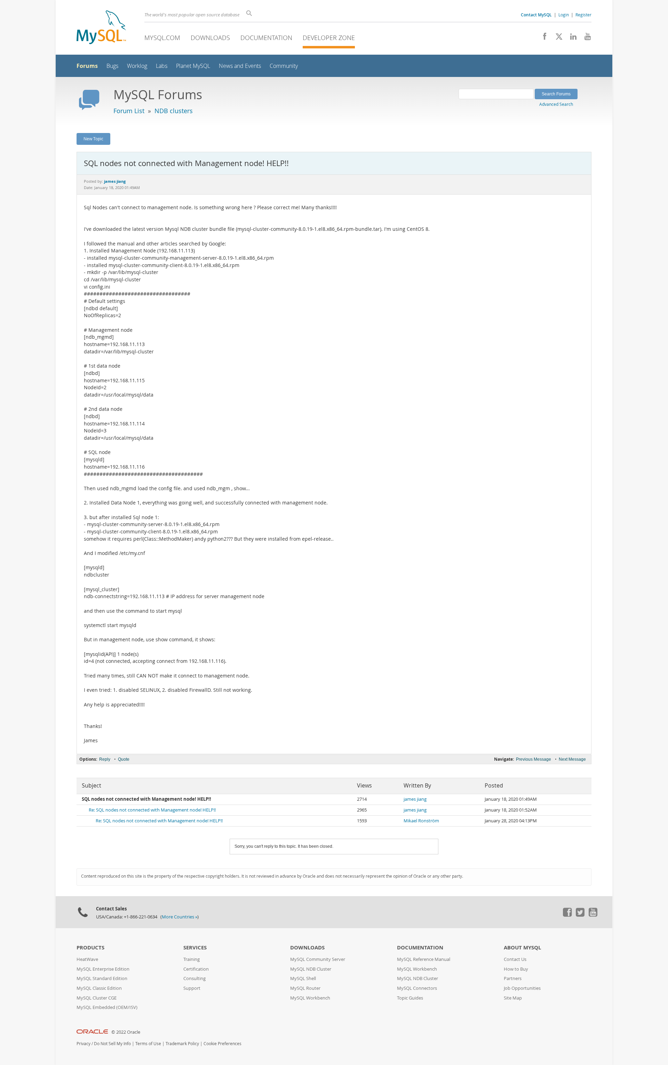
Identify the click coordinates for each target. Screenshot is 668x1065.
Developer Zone (329, 37)
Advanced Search (556, 104)
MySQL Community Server (317, 959)
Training (191, 959)
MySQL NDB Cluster (310, 969)
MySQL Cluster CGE (97, 998)
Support (191, 988)
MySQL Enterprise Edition (103, 969)
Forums (87, 66)
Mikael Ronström (421, 821)
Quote (123, 759)
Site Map (513, 998)
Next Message (572, 759)
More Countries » (179, 917)
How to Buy (516, 969)
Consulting (194, 978)
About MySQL (522, 947)
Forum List (128, 111)
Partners (513, 978)
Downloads (210, 37)
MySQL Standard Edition (102, 978)
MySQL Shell (303, 978)
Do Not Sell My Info (112, 1043)
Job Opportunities (522, 988)
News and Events (240, 66)
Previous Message (533, 759)
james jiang (415, 799)
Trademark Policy (182, 1043)
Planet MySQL (193, 66)
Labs (161, 66)
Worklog (137, 66)
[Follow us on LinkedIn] (570, 38)
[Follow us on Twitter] (580, 915)
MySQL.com (162, 37)
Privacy (83, 1043)
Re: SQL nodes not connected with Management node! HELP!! (152, 810)
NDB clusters (173, 111)
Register (583, 14)
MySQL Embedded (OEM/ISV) (107, 1007)
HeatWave (87, 959)
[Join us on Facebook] (542, 38)
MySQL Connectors (417, 988)
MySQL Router (305, 988)
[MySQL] (101, 28)
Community (284, 66)
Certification (196, 969)
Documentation (266, 37)
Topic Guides (410, 998)
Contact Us (515, 959)
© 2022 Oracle (125, 1032)
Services (195, 947)
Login (563, 14)
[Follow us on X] (556, 38)
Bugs (112, 66)
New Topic (93, 138)
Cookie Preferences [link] (222, 1043)
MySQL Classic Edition (99, 988)
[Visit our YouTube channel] (585, 38)
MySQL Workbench (310, 998)
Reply (104, 759)
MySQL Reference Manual (423, 959)
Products (90, 947)
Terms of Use (148, 1043)
